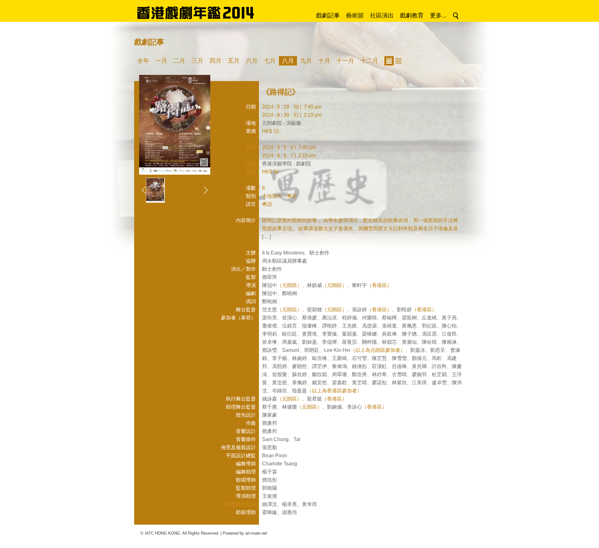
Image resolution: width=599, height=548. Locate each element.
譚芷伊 (319, 366)
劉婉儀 (334, 407)
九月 (306, 60)
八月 (288, 60)
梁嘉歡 (339, 382)
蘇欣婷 (299, 374)
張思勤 (269, 447)
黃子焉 (449, 317)
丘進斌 (429, 317)
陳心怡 (449, 325)
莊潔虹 (379, 366)
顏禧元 (419, 358)
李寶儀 (329, 334)
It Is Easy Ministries (283, 252)
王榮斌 (339, 358)
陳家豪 (269, 415)
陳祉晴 (429, 342)
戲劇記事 (328, 15)
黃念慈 (279, 382)
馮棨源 (369, 325)
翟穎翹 (314, 309)
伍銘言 (289, 325)
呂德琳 (399, 366)
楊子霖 (269, 471)
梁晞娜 (369, 334)
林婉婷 (299, 358)
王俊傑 (269, 496)
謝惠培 (289, 512)
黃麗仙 (409, 342)
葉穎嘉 (349, 334)
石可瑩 (359, 358)
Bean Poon (274, 455)
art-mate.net (256, 533)
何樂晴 (369, 317)
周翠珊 (339, 374)
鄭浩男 (359, 374)
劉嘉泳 (417, 350)
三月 (197, 60)
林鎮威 (314, 285)
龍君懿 (314, 398)
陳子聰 (409, 334)
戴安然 (319, 382)
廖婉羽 (419, 374)
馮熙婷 (279, 366)
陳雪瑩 (399, 358)
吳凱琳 (389, 334)
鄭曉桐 (289, 293)
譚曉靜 (329, 325)
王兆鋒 (349, 325)
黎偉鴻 (339, 366)
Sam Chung (275, 439)
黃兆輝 (419, 366)
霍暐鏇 (269, 512)
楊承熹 (289, 504)
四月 (216, 60)
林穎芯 (389, 342)
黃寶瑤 (309, 334)
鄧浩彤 (269, 480)
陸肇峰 (309, 325)
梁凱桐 (409, 317)
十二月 (369, 60)
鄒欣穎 (319, 374)
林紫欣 (399, 382)
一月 (161, 60)
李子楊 (279, 358)
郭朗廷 (311, 350)
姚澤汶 (269, 504)
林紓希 (379, 374)
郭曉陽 (269, 488)
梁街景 (269, 317)
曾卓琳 (269, 342)
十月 (324, 60)
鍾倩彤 (359, 366)
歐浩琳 (319, 358)
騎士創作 (319, 252)
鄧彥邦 (269, 423)
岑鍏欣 (279, 390)
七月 (270, 60)
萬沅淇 (329, 317)
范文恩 (269, 309)
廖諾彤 (379, 382)
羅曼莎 (349, 342)
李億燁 (329, 342)
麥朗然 (299, 366)
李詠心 (354, 407)
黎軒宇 (359, 285)
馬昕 (437, 358)
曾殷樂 (279, 374)
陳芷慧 (379, 358)
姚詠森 (269, 398)
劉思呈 (437, 350)
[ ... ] (266, 236)
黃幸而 (309, 504)
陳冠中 (269, 285)
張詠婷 (359, 309)
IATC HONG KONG (162, 533)
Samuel (290, 350)
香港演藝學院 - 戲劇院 (286, 163)
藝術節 (355, 15)
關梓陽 (369, 342)
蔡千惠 (269, 407)
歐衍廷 (289, 334)
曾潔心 (289, 317)
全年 (143, 60)
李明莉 (269, 334)
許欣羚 (439, 366)
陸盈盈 (299, 390)
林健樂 (289, 407)
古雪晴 (399, 374)
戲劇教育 (412, 15)
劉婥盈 (309, 342)
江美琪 (419, 382)
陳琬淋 (449, 342)
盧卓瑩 (439, 382)
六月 (252, 60)
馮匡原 (429, 334)
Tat (297, 439)
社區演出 (382, 15)
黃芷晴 (359, 382)
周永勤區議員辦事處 (284, 261)
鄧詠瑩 (269, 350)
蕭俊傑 (269, 325)
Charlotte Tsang (279, 463)
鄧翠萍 (269, 277)
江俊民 (449, 334)
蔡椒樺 (389, 317)
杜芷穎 (439, 374)
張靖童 (389, 325)
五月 (234, 60)
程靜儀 (349, 317)
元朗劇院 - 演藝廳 (281, 123)
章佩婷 (299, 382)
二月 (179, 60)
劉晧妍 (404, 309)
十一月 (345, 60)
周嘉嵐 (289, 342)
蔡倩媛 (309, 317)
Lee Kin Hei (337, 350)
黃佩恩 (409, 325)
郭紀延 (429, 325)
